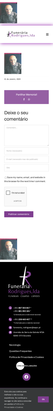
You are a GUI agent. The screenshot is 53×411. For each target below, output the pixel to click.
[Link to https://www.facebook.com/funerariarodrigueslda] (26, 377)
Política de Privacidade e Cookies (26, 357)
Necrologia (14, 345)
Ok (43, 399)
